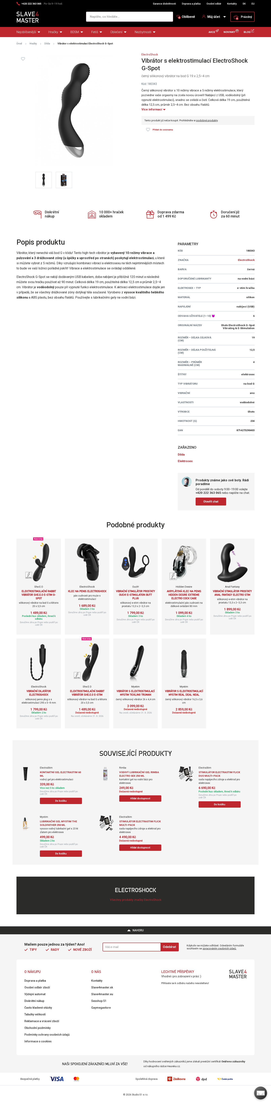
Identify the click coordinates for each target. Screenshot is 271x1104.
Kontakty (232, 3)
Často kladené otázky (38, 1007)
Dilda (47, 43)
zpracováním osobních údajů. (219, 948)
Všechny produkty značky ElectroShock (135, 900)
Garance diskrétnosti (164, 3)
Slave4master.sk (102, 987)
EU (253, 3)
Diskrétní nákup (34, 1001)
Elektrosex (185, 461)
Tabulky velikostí (35, 1014)
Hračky (53, 32)
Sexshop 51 (98, 1001)
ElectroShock (149, 54)
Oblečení (116, 32)
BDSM (74, 32)
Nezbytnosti (143, 32)
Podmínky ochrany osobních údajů (47, 1034)
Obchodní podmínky (37, 1027)
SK (244, 3)
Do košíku (60, 801)
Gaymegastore (101, 1007)
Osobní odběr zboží (37, 987)
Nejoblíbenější (26, 32)
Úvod (19, 43)
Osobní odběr (214, 3)
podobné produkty (207, 120)
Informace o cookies (38, 1041)
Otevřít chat (210, 501)
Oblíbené (187, 17)
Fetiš (94, 32)
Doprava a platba (191, 3)
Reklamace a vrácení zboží (41, 1021)
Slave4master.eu (102, 994)
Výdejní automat (34, 994)
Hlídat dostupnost (140, 798)
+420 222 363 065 (31, 3)
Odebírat (169, 947)
